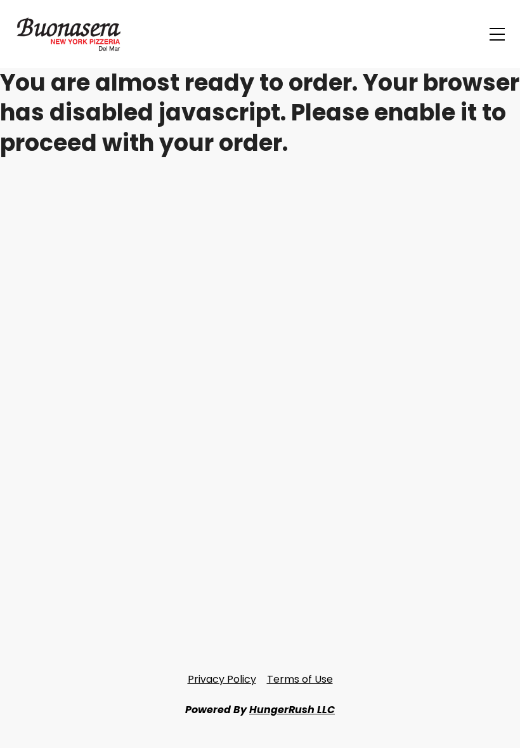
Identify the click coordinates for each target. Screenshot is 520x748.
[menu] (497, 34)
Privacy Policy (222, 679)
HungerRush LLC (292, 709)
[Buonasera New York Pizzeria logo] (75, 34)
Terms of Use (300, 679)
